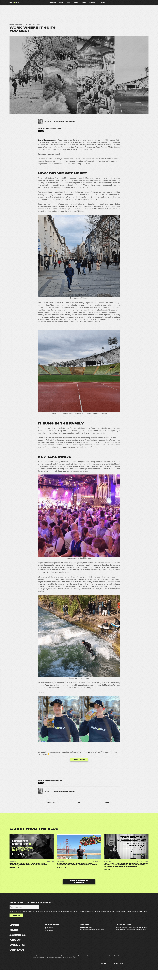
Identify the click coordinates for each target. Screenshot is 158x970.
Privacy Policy (72, 957)
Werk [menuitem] (14, 925)
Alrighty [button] (102, 964)
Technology (51, 802)
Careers (92, 2)
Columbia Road (141, 929)
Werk (61, 2)
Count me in (79, 759)
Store (76, 2)
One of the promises (46, 140)
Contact (102, 2)
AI (79, 802)
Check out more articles (79, 881)
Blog (68, 2)
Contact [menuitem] (17, 950)
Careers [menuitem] (17, 945)
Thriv (124, 929)
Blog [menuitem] (14, 930)
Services (52, 2)
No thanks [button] (118, 964)
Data (107, 802)
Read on (13, 867)
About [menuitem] (15, 940)
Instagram (50, 930)
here (89, 752)
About (84, 2)
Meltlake (129, 929)
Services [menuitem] (18, 935)
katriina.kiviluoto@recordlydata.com (92, 929)
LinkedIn (50, 928)
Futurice (73, 206)
